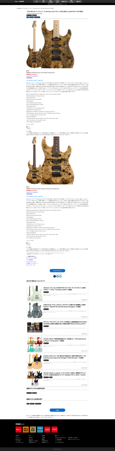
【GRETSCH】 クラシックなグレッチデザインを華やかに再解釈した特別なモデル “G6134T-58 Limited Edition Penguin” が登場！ (64, 306)
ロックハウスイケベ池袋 (31, 258)
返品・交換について (19, 439)
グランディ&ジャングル (31, 261)
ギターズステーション (30, 265)
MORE (57, 410)
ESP (28, 17)
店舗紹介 (43, 439)
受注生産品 (34, 15)
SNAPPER (31, 17)
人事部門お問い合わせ (32, 442)
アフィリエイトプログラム (19, 442)
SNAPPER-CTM (37, 17)
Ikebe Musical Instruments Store (60, 437)
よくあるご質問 (18, 440)
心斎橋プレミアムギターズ (32, 263)
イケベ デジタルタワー (58, 440)
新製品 (51, 377)
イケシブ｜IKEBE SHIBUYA (59, 442)
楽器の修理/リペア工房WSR (72, 437)
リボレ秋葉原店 (29, 259)
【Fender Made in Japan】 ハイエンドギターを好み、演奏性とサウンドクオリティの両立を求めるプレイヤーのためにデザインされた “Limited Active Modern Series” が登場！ (64, 375)
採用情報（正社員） (45, 440)
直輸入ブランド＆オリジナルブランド (74, 439)
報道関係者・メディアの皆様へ (33, 440)
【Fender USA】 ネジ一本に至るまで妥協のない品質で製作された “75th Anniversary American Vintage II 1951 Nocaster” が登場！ (64, 357)
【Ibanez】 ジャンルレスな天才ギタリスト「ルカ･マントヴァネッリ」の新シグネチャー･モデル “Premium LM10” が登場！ (64, 289)
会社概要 (43, 437)
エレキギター (29, 15)
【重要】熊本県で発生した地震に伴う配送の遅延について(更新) (57, 3)
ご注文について (18, 437)
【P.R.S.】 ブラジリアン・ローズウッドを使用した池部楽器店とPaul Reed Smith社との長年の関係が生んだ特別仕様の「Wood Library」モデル (65, 323)
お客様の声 (30, 437)
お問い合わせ (31, 439)
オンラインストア (57, 270)
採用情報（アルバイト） (45, 442)
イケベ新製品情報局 (58, 439)
